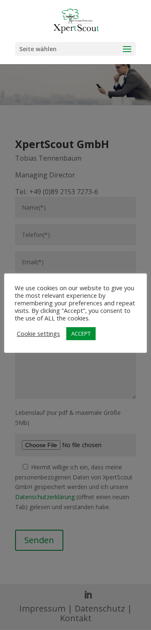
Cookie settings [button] (38, 333)
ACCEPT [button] (81, 333)
